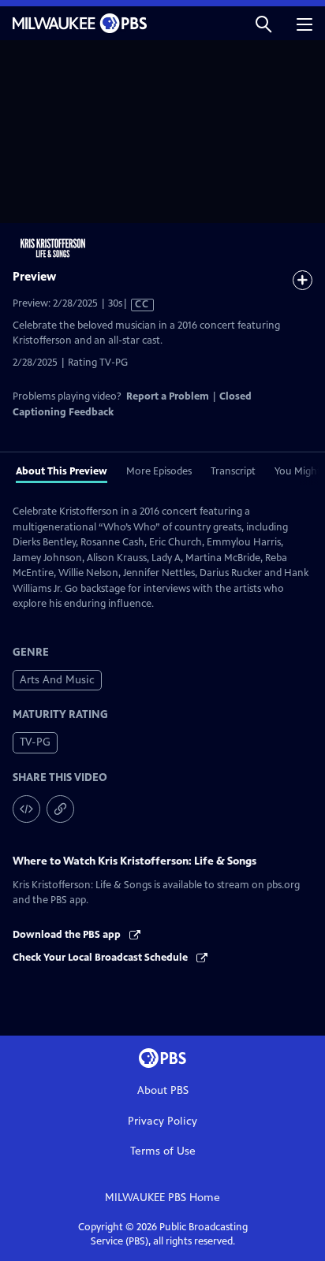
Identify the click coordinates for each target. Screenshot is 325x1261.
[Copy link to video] (60, 809)
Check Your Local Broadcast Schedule (101, 957)
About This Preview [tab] (61, 471)
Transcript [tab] (233, 471)
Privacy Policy (162, 1121)
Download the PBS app (68, 934)
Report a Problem (167, 396)
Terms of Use (163, 1151)
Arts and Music (57, 679)
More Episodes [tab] (159, 471)
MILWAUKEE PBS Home (162, 1197)
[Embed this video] (26, 809)
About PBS (163, 1090)
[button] (263, 23)
